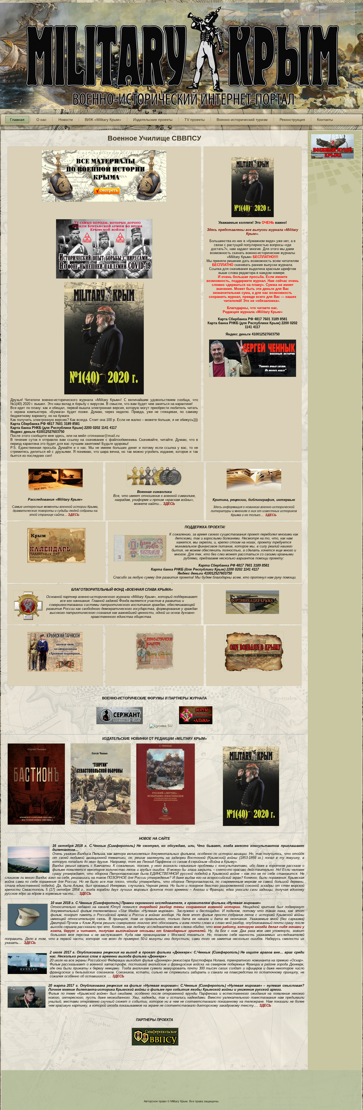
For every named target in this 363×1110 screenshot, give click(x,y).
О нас (41, 119)
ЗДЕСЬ (73, 515)
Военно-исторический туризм (242, 119)
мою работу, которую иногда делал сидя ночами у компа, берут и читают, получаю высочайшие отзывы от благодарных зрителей (177, 929)
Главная (17, 119)
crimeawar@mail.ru (103, 436)
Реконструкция (292, 119)
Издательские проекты (152, 119)
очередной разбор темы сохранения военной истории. (190, 907)
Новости (65, 119)
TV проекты (194, 119)
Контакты (325, 119)
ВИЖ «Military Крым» (103, 119)
